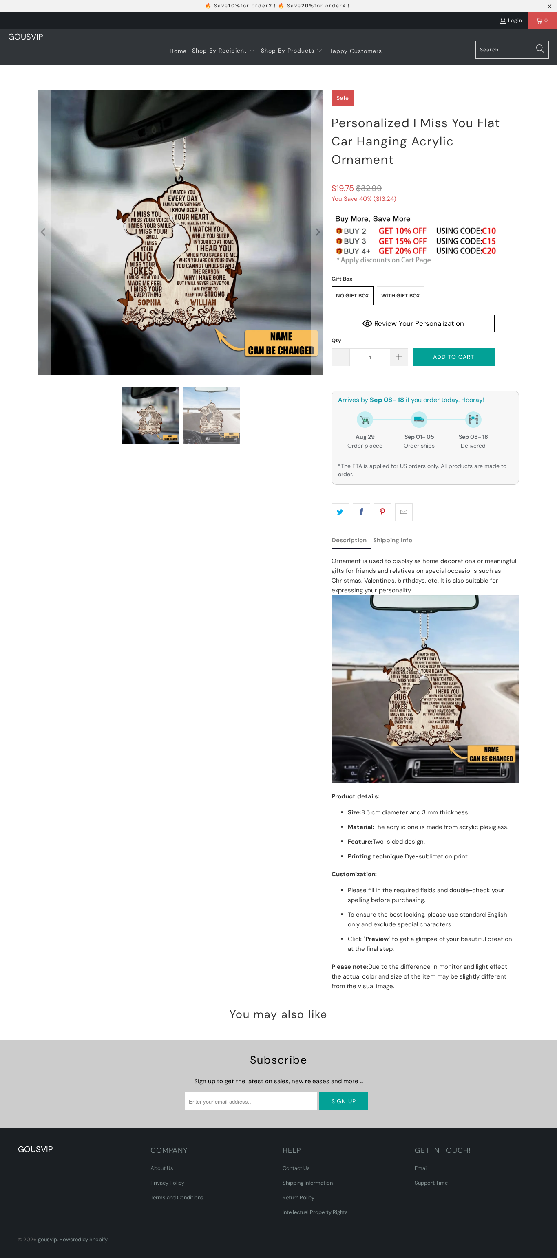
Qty (336, 340)
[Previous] (44, 232)
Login (515, 20)
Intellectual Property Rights (315, 1212)
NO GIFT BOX (352, 295)
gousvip (47, 1239)
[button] (223, 51)
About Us (161, 1168)
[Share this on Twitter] (340, 512)
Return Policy (298, 1197)
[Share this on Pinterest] (382, 512)
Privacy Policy (167, 1182)
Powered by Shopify (84, 1239)
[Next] (317, 232)
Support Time (431, 1182)
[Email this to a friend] (404, 512)
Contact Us (296, 1168)
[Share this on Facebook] (361, 512)
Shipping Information (308, 1182)
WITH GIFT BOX (400, 295)
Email (421, 1168)
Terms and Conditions (176, 1197)
